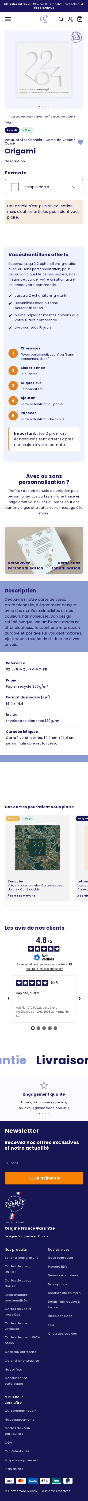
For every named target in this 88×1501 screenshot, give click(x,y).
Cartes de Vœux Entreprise (29, 116)
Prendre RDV (58, 1266)
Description (15, 161)
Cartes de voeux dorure (18, 1283)
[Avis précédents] (8, 998)
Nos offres (13, 1369)
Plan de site (14, 1469)
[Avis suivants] (79, 998)
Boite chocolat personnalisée (17, 1298)
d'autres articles (32, 211)
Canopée (15, 881)
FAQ (51, 1325)
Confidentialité (17, 1451)
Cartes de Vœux (62, 116)
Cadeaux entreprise (21, 1352)
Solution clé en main (64, 1293)
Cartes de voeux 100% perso (22, 1340)
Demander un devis (63, 1275)
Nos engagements (19, 1419)
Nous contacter (60, 1257)
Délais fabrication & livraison (64, 1304)
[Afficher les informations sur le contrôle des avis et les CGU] (70, 964)
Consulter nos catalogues (16, 1381)
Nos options (58, 1284)
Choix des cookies (62, 1333)
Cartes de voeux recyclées (18, 1312)
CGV (8, 1442)
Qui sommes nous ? (20, 1410)
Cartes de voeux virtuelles (18, 1326)
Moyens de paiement (22, 1460)
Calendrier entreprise (22, 1360)
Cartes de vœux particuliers (17, 1431)
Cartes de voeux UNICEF (18, 1269)
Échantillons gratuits (21, 1257)
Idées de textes (60, 1316)
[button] (48, 8)
